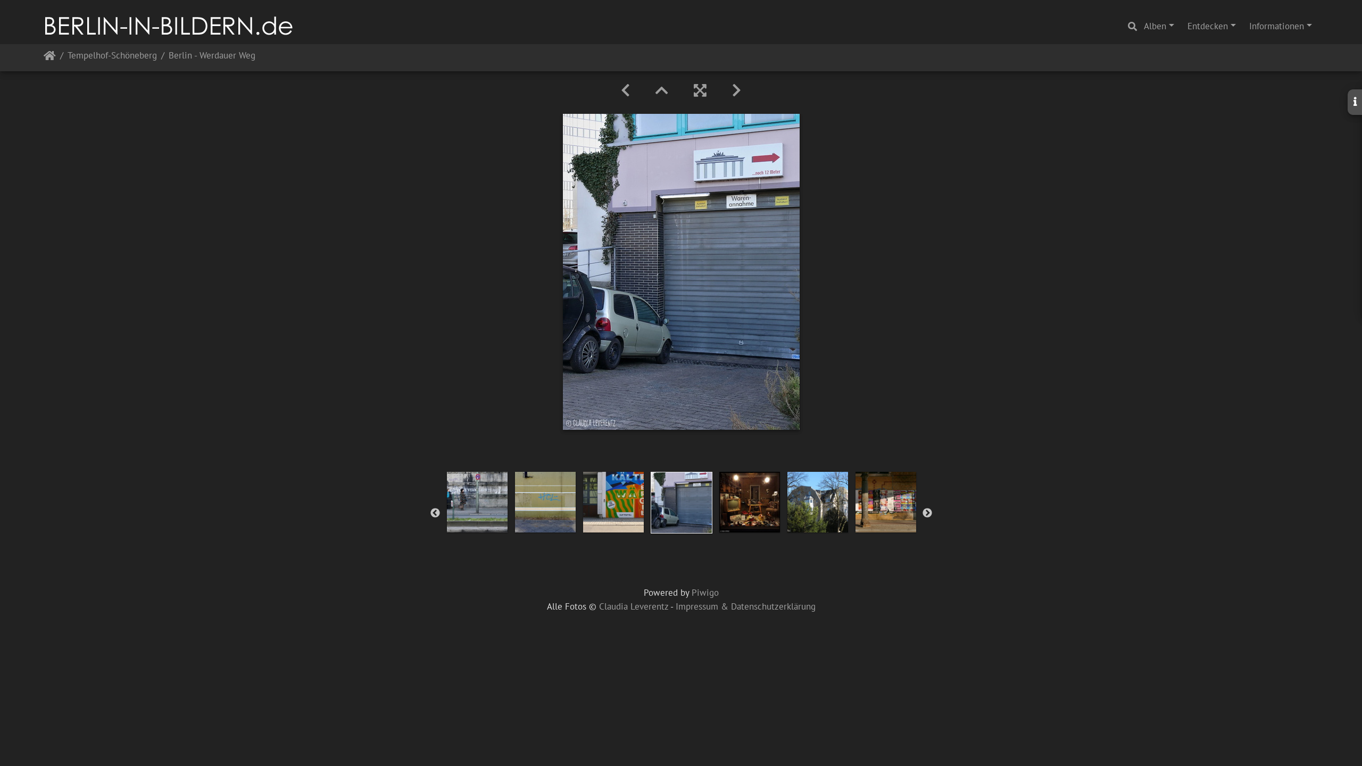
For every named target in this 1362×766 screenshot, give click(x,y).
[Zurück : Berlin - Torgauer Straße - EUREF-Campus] (625, 90)
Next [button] (927, 513)
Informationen (1276, 26)
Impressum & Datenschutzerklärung (746, 606)
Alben (1155, 26)
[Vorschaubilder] (662, 90)
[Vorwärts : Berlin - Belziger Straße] (736, 90)
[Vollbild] (700, 90)
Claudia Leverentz (633, 606)
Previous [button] (435, 513)
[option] (477, 502)
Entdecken (1207, 26)
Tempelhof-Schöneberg (112, 56)
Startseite (50, 57)
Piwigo (705, 592)
